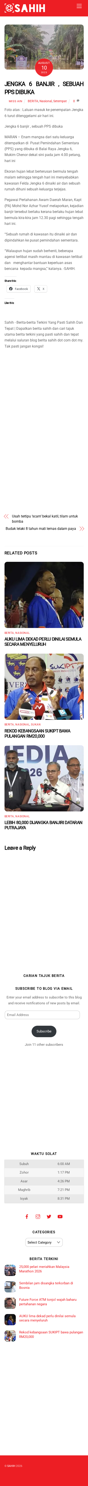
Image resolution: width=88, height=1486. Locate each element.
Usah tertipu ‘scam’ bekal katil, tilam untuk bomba (45, 518)
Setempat (60, 101)
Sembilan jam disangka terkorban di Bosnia (46, 1285)
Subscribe (44, 1031)
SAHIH (11, 1466)
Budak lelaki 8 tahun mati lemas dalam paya (41, 528)
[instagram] (37, 1216)
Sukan (36, 724)
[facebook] (26, 1216)
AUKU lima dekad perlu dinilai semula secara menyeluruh (43, 642)
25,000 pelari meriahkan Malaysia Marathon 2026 (44, 1269)
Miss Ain (15, 101)
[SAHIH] (25, 11)
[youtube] (60, 1216)
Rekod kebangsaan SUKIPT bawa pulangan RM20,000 (37, 733)
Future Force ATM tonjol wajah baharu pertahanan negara (47, 1302)
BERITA (33, 101)
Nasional (45, 101)
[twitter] (48, 1216)
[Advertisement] (44, 382)
